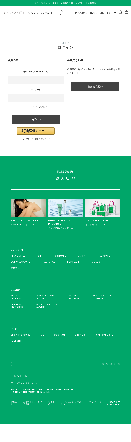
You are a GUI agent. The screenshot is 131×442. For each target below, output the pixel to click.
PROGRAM (81, 13)
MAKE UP (82, 256)
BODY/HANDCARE (20, 262)
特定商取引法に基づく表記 (32, 403)
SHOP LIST (106, 13)
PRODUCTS (31, 13)
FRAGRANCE (48, 262)
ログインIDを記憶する (38, 107)
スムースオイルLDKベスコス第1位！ (53, 3)
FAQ (42, 335)
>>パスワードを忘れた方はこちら (35, 139)
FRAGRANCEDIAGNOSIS (18, 305)
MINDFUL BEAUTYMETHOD (46, 297)
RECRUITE (16, 341)
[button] (36, 131)
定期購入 (15, 268)
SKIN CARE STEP (105, 335)
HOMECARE (73, 262)
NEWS (93, 13)
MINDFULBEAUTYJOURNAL (102, 297)
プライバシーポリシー (95, 403)
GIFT (40, 256)
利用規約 (51, 403)
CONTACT (59, 335)
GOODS (95, 262)
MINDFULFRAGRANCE (74, 297)
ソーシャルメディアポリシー (71, 403)
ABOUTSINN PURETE (18, 297)
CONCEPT (46, 13)
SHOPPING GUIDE (20, 335)
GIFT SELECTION (63, 13)
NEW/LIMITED (18, 256)
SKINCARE (60, 256)
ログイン (36, 119)
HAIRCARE (104, 256)
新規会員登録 (95, 86)
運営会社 (14, 403)
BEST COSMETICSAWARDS (46, 305)
